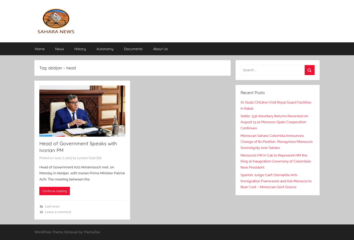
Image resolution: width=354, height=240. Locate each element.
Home (40, 49)
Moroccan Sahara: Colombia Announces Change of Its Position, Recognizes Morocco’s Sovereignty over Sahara (277, 142)
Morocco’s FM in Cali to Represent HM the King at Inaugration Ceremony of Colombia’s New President (276, 161)
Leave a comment (58, 212)
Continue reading (54, 191)
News (59, 49)
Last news (52, 206)
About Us (160, 49)
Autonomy (104, 49)
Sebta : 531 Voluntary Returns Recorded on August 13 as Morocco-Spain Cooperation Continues (274, 122)
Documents (133, 49)
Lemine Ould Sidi (89, 158)
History (80, 49)
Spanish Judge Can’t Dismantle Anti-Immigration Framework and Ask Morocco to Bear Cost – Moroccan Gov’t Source (276, 181)
